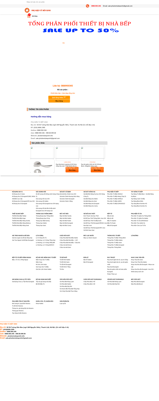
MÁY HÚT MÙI (64, 213)
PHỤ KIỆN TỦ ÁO (136, 213)
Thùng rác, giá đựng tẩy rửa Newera (22, 308)
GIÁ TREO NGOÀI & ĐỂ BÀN (21, 235)
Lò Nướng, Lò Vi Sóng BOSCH (45, 245)
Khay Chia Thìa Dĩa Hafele (139, 262)
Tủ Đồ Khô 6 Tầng (65, 267)
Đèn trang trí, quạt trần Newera (21, 303)
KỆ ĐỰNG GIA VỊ (17, 192)
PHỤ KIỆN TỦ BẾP (113, 192)
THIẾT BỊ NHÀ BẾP (18, 213)
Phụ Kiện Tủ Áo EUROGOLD (139, 220)
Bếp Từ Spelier (111, 220)
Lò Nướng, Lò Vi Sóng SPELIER (45, 242)
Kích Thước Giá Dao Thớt (91, 216)
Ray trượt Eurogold (113, 267)
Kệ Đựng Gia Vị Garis (18, 194)
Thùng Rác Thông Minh (114, 247)
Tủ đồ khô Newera (17, 306)
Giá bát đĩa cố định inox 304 (68, 194)
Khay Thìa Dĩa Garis (137, 260)
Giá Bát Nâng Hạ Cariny (91, 206)
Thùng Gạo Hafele (41, 223)
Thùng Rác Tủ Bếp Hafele (115, 240)
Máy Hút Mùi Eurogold (66, 223)
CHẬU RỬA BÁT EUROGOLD (93, 279)
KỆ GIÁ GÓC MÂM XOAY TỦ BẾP (46, 257)
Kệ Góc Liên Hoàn (41, 264)
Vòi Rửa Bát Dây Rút (66, 286)
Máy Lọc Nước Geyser (90, 238)
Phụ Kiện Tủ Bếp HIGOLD (115, 194)
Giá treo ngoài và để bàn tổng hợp (22, 238)
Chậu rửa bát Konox (66, 245)
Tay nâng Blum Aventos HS (139, 203)
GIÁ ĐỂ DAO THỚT (89, 213)
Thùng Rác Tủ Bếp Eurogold (115, 245)
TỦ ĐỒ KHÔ (63, 257)
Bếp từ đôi (110, 218)
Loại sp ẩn (63, 303)
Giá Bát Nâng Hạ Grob (90, 201)
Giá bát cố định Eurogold (67, 199)
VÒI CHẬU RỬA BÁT (66, 279)
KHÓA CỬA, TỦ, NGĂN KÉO (44, 301)
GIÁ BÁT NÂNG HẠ (89, 192)
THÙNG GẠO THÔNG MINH (44, 213)
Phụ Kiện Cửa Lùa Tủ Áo (138, 225)
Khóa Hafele (39, 303)
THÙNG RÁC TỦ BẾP (113, 235)
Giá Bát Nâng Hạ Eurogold (91, 203)
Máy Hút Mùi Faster (65, 220)
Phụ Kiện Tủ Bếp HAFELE (115, 199)
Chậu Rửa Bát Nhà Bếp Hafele (69, 238)
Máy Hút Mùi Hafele (65, 218)
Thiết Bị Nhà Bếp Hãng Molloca (21, 223)
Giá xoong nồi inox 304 (43, 199)
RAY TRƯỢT (111, 257)
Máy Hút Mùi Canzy (65, 225)
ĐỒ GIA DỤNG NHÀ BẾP (43, 279)
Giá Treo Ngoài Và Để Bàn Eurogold (23, 240)
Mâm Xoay (39, 262)
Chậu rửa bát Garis (65, 247)
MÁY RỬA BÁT (135, 279)
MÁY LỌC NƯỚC (89, 235)
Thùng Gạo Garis (41, 225)
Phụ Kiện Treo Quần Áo (138, 223)
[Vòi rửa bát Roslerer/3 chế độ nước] (42, 154)
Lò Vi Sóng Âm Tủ (41, 238)
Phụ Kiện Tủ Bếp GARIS (114, 201)
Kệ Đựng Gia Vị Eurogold (19, 203)
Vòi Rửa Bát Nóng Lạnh (67, 281)
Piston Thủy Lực (112, 274)
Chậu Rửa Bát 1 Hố (89, 284)
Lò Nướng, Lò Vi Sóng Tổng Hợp (45, 240)
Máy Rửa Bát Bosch (137, 284)
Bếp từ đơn (110, 216)
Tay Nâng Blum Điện (137, 201)
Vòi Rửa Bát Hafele (65, 284)
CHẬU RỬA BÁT (65, 235)
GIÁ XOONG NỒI (41, 192)
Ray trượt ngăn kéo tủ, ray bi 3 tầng (117, 260)
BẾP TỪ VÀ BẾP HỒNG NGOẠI (21, 257)
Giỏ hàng (34, 16)
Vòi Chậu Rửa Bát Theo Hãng (68, 291)
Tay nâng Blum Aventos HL (139, 206)
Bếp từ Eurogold (112, 225)
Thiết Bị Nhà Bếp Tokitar (19, 216)
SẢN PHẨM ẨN (64, 301)
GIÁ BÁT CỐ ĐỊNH (65, 192)
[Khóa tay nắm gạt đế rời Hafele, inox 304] (42, 168)
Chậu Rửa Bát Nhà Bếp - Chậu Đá (70, 242)
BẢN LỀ (86, 257)
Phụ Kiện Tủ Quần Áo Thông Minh (141, 216)
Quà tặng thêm (59, 99)
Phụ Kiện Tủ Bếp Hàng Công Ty (116, 196)
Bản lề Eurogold (88, 262)
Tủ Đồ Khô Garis (64, 262)
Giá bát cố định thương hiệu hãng (70, 196)
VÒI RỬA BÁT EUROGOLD (115, 279)
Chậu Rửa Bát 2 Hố (89, 281)
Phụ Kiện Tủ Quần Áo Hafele (139, 218)
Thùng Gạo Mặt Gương (43, 220)
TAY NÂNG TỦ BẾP (137, 192)
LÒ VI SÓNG (39, 235)
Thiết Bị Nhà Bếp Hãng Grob (20, 225)
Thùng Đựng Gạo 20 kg (43, 218)
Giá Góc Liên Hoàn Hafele (43, 269)
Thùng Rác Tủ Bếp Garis (114, 242)
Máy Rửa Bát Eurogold (138, 281)
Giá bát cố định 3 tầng (66, 201)
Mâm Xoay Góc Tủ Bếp (42, 260)
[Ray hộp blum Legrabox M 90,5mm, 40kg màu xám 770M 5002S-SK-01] (67, 154)
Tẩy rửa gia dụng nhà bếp (43, 281)
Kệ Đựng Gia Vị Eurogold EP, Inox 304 (23, 201)
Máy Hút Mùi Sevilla (65, 216)
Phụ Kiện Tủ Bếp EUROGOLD (116, 203)
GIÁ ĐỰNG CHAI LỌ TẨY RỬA (21, 279)
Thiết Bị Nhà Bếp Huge (19, 218)
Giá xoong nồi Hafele (42, 201)
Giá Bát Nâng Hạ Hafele (91, 199)
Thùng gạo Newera (17, 310)
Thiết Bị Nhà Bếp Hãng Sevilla (21, 220)
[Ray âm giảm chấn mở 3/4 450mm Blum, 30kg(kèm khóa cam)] (92, 154)
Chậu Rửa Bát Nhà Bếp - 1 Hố (69, 240)
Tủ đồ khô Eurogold (65, 264)
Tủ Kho (62, 269)
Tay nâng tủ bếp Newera (19, 313)
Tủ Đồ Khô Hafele (65, 260)
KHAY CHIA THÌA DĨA (137, 257)
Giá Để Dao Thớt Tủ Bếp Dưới (92, 220)
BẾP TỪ (109, 213)
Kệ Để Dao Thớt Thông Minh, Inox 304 (95, 218)
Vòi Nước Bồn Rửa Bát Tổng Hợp (70, 289)
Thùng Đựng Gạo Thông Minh (45, 216)
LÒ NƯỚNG (134, 235)
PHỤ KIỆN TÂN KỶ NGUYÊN (21, 301)
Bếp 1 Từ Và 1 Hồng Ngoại (20, 260)
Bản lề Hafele (88, 260)
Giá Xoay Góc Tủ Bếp (42, 267)
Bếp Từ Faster (111, 223)
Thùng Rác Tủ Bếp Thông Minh (116, 238)
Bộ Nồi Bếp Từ (40, 284)
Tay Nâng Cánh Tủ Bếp (138, 199)
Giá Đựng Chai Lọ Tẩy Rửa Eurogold (23, 281)
